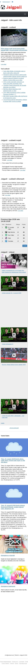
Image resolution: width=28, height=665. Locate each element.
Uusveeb (21, 661)
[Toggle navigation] (25, 14)
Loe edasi (3, 64)
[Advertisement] (14, 123)
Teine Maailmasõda (5, 661)
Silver (16, 663)
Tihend (12, 663)
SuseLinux (15, 661)
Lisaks (24, 105)
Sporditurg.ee (23, 663)
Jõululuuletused (14, 428)
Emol (26, 661)
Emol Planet (5, 663)
